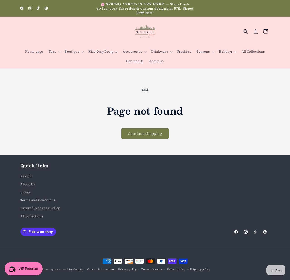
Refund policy (176, 269)
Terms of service (152, 269)
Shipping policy (200, 269)
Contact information (100, 269)
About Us (27, 184)
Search (26, 176)
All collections (31, 216)
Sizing (25, 192)
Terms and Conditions (38, 200)
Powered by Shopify (70, 269)
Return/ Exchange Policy (40, 208)
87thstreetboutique (43, 269)
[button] (54, 51)
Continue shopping (145, 134)
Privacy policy (127, 269)
